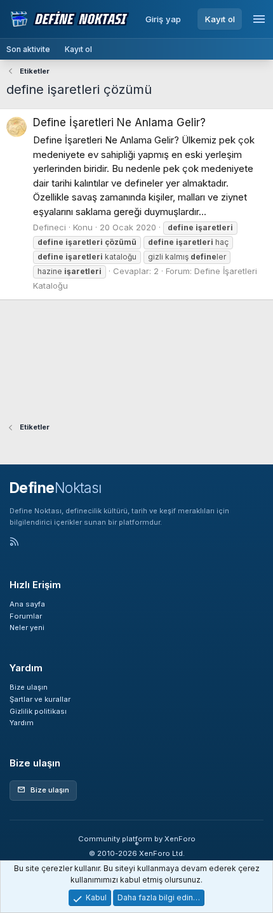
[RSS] (14, 542)
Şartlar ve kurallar (40, 699)
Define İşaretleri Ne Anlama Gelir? (119, 122)
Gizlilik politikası (38, 711)
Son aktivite (28, 49)
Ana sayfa (27, 604)
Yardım (22, 722)
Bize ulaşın (29, 687)
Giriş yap (163, 19)
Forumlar (26, 616)
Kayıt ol (220, 19)
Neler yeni (27, 627)
